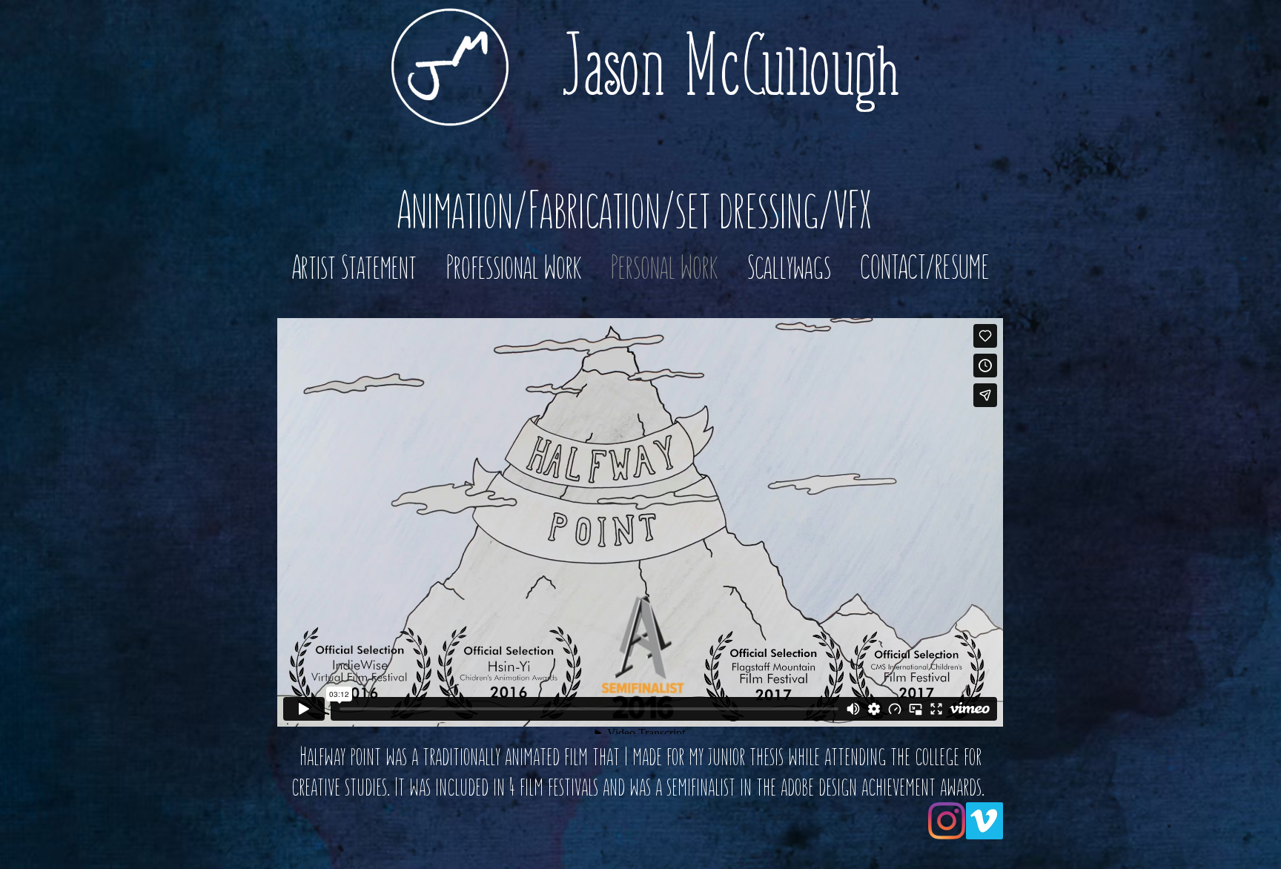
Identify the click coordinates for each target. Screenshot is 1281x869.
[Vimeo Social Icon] (984, 820)
